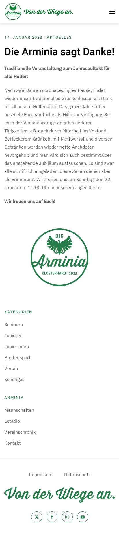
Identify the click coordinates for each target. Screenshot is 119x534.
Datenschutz (77, 474)
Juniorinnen (16, 346)
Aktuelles (59, 37)
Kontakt (12, 443)
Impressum (41, 474)
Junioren (13, 335)
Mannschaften (19, 410)
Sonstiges (14, 379)
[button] (112, 11)
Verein (11, 368)
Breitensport (17, 357)
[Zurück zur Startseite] (39, 11)
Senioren (13, 324)
